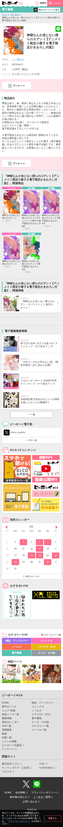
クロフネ (7, 771)
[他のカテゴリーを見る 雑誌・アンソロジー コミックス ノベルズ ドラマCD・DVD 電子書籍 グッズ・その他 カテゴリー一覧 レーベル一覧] (47, 10)
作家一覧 (7, 737)
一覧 (32, 414)
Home (4, 15)
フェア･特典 (8, 710)
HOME (5, 702)
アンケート (19, 85)
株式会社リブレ (10, 763)
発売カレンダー (32, 576)
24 (15, 562)
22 (55, 555)
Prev (6, 527)
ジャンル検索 (9, 741)
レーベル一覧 (39, 729)
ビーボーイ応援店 (12, 745)
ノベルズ (17, 646)
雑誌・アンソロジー (17, 640)
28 (47, 562)
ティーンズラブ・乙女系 (15, 767)
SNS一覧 (33, 440)
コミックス (46, 640)
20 (39, 555)
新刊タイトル (9, 706)
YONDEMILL (46, 767)
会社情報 (20, 792)
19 (31, 555)
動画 (4, 733)
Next (56, 527)
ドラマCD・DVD (46, 646)
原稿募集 (7, 729)
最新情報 (7, 718)
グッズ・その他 (46, 653)
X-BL (42, 763)
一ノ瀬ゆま (18, 59)
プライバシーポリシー (18, 821)
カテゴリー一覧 (52, 635)
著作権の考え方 (18, 797)
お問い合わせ (30, 801)
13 (39, 548)
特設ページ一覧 (10, 714)
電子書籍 (14, 15)
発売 (43, 3)
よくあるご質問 (41, 797)
